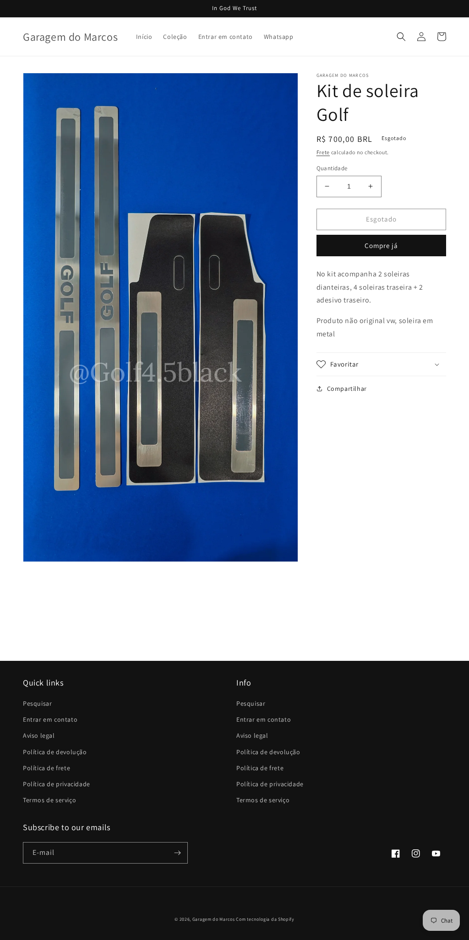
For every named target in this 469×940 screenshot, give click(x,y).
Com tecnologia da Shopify (265, 919)
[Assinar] (177, 853)
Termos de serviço (49, 800)
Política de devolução (55, 752)
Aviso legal (39, 735)
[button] (401, 37)
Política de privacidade (56, 784)
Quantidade (332, 168)
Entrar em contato (50, 719)
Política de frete (46, 768)
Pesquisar (37, 703)
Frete (323, 152)
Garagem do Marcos (213, 919)
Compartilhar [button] (347, 388)
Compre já (381, 245)
